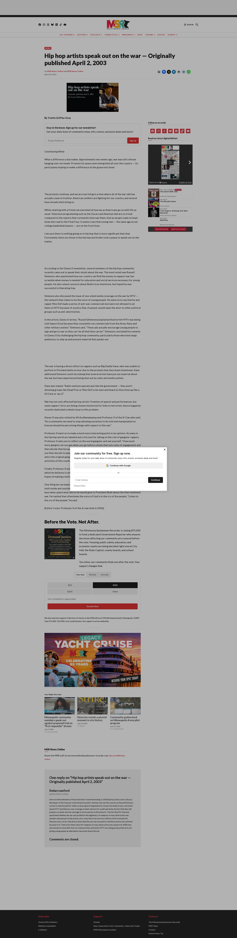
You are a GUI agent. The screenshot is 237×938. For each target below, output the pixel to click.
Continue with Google (120, 465)
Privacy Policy (80, 486)
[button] (118, 469)
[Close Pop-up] (164, 449)
